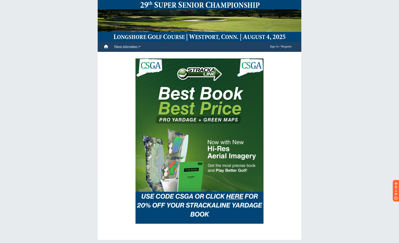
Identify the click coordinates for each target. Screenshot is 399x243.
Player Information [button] (126, 46)
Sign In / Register (281, 46)
